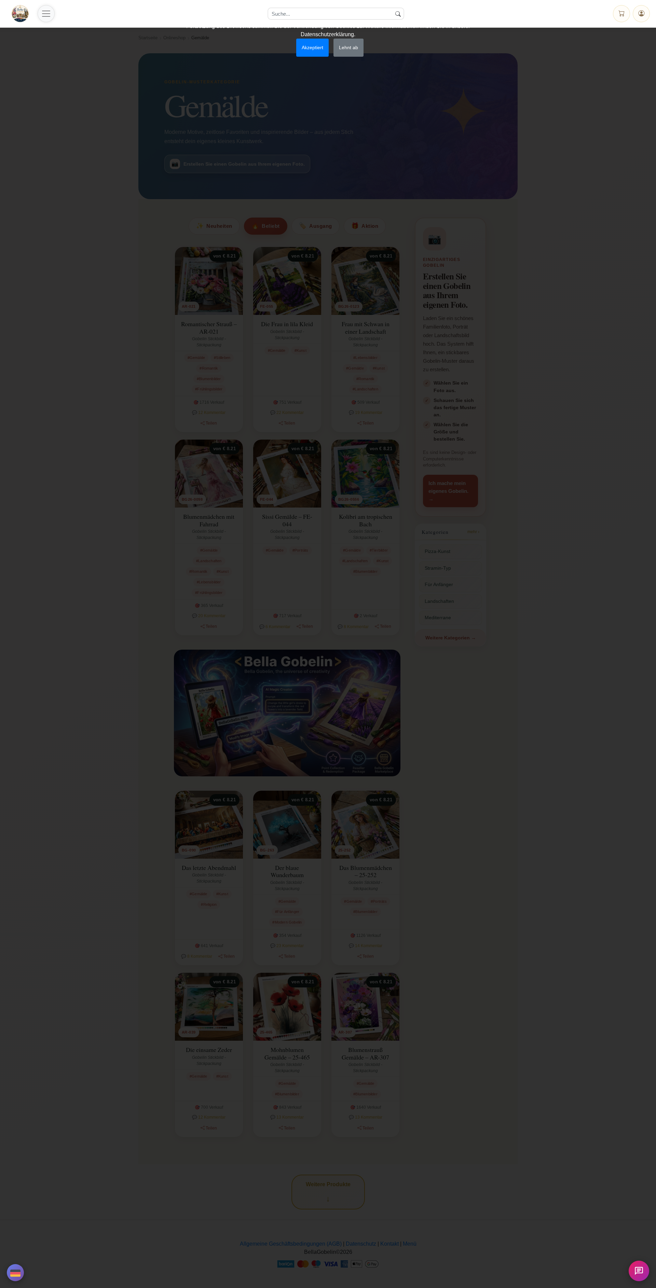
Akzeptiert (312, 47)
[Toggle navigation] (46, 13)
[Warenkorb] (621, 13)
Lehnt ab (348, 47)
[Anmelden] (641, 13)
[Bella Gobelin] (20, 13)
